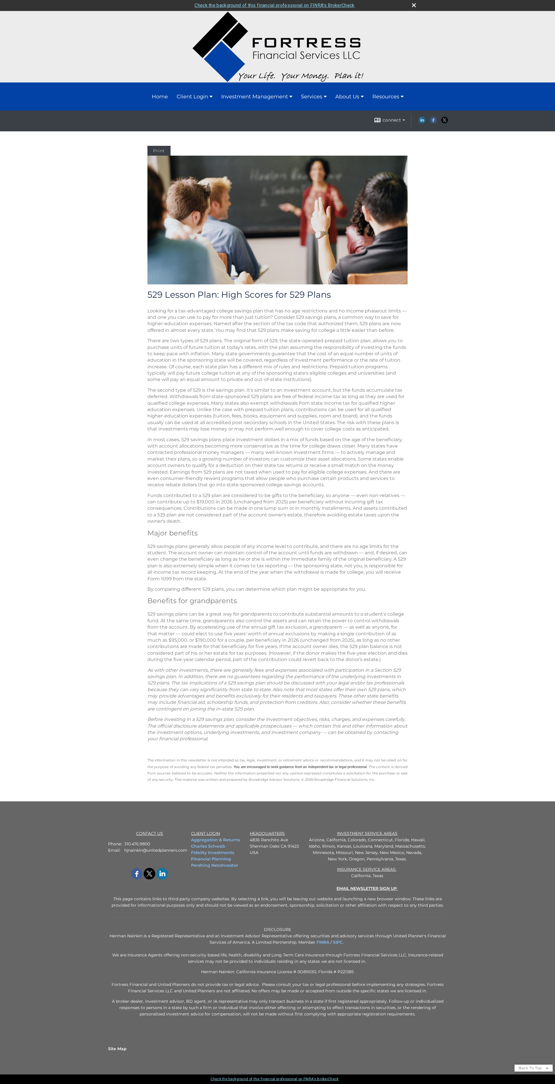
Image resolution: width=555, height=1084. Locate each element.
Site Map (117, 1048)
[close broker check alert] (414, 5)
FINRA (323, 942)
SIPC (338, 942)
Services (311, 96)
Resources (385, 96)
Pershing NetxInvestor (214, 865)
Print (159, 150)
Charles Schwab (208, 846)
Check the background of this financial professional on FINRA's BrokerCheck (274, 5)
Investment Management (254, 96)
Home (160, 96)
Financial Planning (211, 859)
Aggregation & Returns (215, 839)
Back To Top (531, 1068)
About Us (347, 96)
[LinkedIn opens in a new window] (422, 122)
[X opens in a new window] (444, 122)
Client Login (192, 96)
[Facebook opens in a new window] (433, 122)
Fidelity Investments (212, 852)
